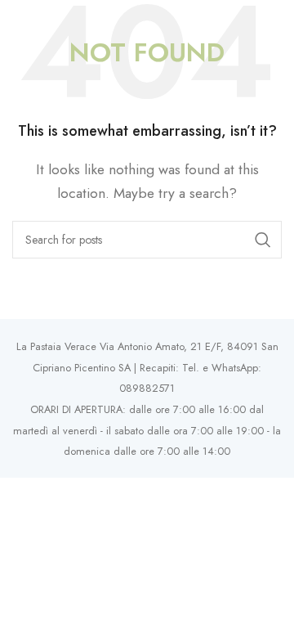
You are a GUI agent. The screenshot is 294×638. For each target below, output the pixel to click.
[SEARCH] (263, 239)
